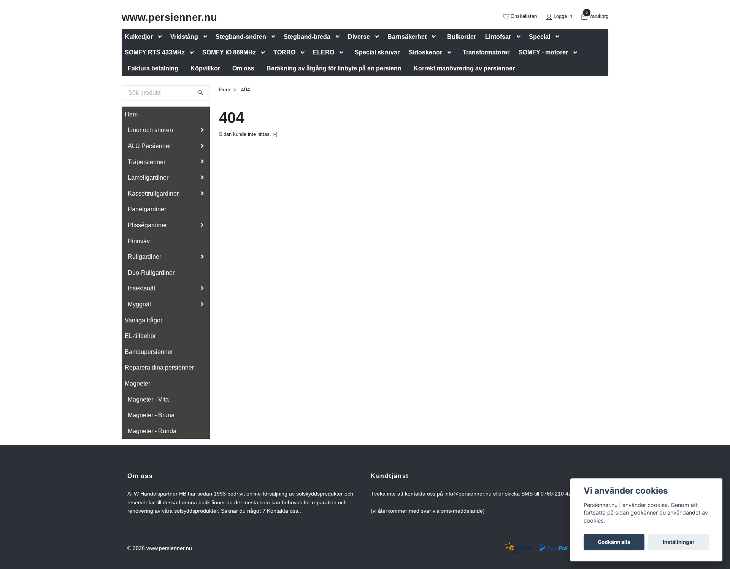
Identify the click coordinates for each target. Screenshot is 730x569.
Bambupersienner (149, 352)
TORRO (284, 52)
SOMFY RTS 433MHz (155, 52)
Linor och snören (150, 130)
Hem (131, 114)
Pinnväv (139, 241)
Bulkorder (461, 36)
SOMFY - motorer (543, 52)
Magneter (137, 383)
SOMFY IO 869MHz (229, 52)
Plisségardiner (147, 225)
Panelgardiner (147, 209)
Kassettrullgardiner (153, 193)
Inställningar (679, 542)
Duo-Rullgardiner (151, 272)
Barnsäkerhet (407, 36)
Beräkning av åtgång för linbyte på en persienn (334, 68)
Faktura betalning (153, 68)
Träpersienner (146, 162)
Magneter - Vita (148, 399)
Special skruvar (377, 52)
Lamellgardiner (148, 177)
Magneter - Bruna (151, 415)
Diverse (359, 36)
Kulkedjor (139, 36)
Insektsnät (141, 288)
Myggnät (139, 304)
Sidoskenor (425, 52)
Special (539, 36)
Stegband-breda (307, 36)
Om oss (243, 68)
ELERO (323, 52)
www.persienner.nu (169, 17)
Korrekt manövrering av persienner (464, 68)
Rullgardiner (144, 256)
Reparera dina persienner (159, 367)
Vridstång (184, 36)
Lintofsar (498, 36)
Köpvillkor (205, 68)
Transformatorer (486, 52)
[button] (161, 37)
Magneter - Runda (152, 431)
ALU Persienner (149, 146)
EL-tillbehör (140, 336)
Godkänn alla (614, 542)
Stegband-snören (241, 36)
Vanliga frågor (143, 320)
